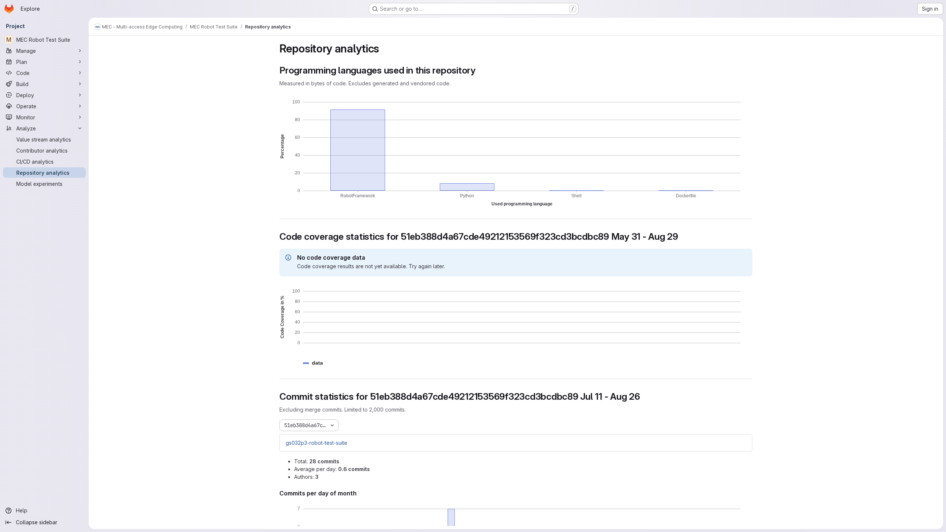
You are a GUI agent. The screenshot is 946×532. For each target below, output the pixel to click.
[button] (317, 363)
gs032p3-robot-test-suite (316, 443)
